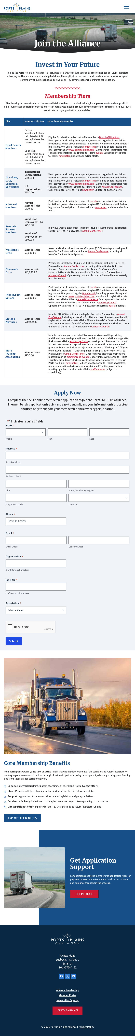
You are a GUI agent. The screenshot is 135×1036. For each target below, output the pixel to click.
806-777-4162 (68, 967)
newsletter (64, 156)
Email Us (68, 963)
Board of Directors (109, 137)
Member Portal (67, 995)
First (50, 438)
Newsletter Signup (67, 1000)
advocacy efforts (79, 341)
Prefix (9, 438)
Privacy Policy (86, 1026)
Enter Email (12, 546)
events (99, 153)
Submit (13, 641)
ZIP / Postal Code (14, 504)
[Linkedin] (73, 976)
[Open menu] (126, 6)
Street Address (13, 462)
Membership (89, 146)
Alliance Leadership (67, 990)
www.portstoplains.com (81, 150)
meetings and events (78, 357)
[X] (67, 976)
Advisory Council (57, 275)
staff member (98, 369)
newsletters (72, 363)
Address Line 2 (13, 476)
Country (72, 504)
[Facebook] (61, 976)
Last (91, 438)
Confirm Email (75, 546)
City (8, 490)
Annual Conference (112, 187)
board (111, 305)
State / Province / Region (81, 490)
